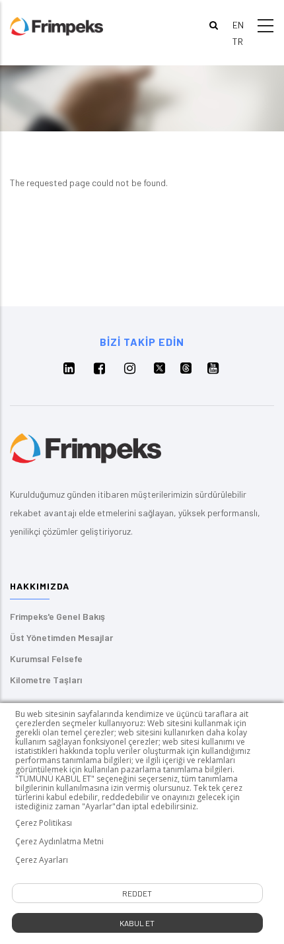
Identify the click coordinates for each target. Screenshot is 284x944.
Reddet (137, 893)
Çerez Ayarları (41, 860)
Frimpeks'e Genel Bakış (57, 616)
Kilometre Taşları (46, 679)
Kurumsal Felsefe (46, 658)
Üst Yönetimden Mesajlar (61, 637)
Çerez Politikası (43, 823)
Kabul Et (137, 922)
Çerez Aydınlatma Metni (59, 841)
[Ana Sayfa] (56, 25)
